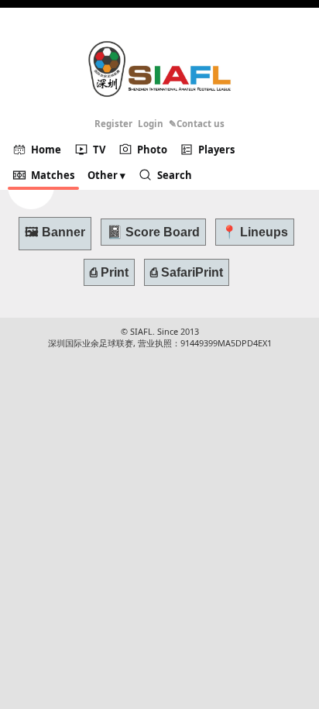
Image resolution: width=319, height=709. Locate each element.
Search (174, 175)
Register (113, 123)
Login (150, 123)
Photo (152, 150)
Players (216, 150)
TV (99, 150)
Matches (52, 175)
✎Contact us (197, 123)
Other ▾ (106, 175)
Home (46, 150)
